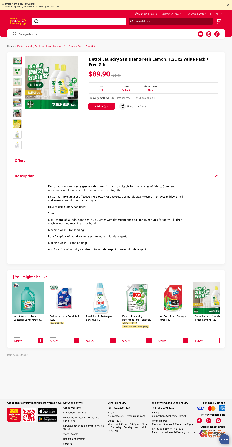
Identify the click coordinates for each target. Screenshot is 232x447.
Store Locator (198, 13)
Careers (67, 443)
